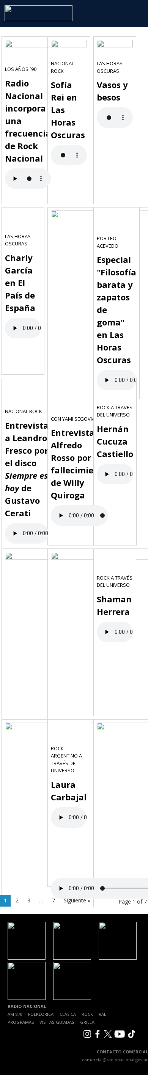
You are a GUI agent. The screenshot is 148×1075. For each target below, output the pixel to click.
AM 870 (15, 1014)
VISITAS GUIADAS (56, 1022)
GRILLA (87, 1022)
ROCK (87, 1014)
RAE (102, 1014)
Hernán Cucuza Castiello (115, 441)
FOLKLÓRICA (41, 1014)
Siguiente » (77, 900)
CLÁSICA (68, 1014)
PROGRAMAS (21, 1022)
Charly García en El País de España (20, 282)
